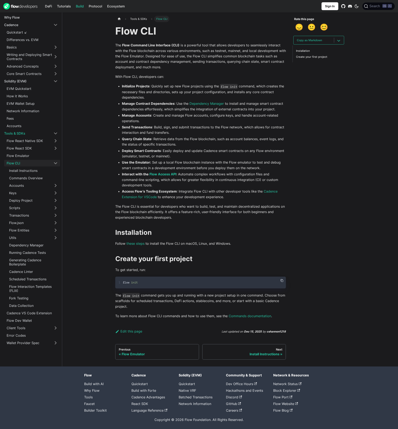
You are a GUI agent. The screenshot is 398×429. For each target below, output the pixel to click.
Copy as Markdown (309, 40)
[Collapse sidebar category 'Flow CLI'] (55, 163)
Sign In (330, 6)
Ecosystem (116, 6)
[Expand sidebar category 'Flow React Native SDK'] (55, 140)
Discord (232, 397)
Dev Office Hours (239, 384)
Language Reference (147, 410)
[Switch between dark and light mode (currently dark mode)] (356, 6)
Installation (303, 50)
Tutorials (64, 6)
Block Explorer (284, 390)
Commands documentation (250, 316)
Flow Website (283, 404)
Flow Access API (162, 174)
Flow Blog (281, 410)
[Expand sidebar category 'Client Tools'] (55, 328)
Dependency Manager (206, 103)
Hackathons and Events (244, 390)
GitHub (231, 404)
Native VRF (187, 390)
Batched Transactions (195, 397)
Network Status (285, 384)
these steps (135, 243)
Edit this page (131, 331)
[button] (31, 25)
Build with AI (94, 384)
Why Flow (92, 390)
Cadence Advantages (148, 397)
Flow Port (281, 397)
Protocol (95, 6)
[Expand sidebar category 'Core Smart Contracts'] (55, 73)
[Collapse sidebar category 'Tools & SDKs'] (55, 133)
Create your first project (311, 56)
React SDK (139, 404)
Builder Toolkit (95, 410)
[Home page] (119, 19)
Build (80, 6)
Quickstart (139, 384)
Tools (88, 397)
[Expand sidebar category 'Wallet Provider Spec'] (55, 343)
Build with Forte (143, 390)
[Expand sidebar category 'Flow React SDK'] (55, 148)
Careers (232, 410)
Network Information (195, 404)
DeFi (48, 6)
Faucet (89, 404)
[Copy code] (282, 280)
